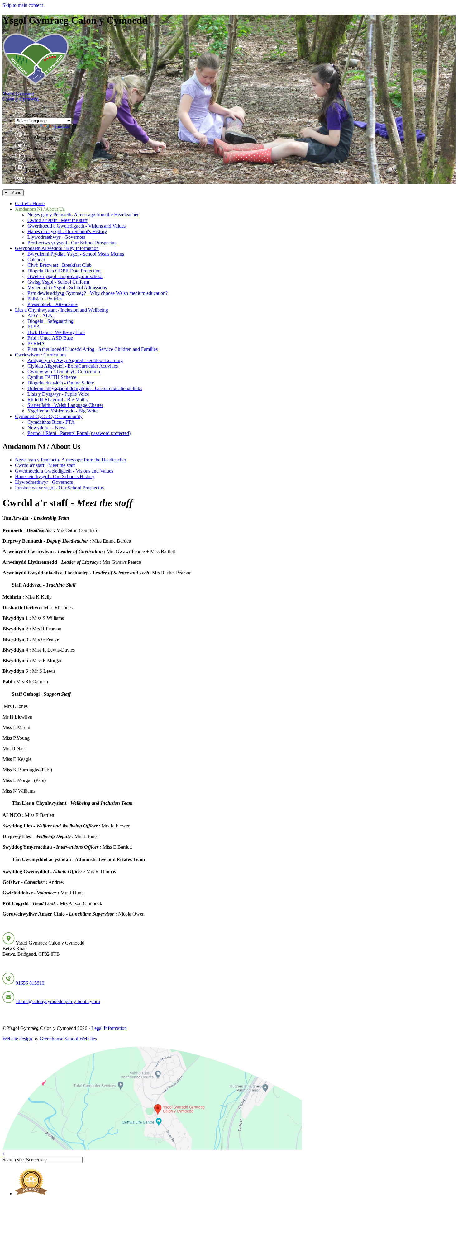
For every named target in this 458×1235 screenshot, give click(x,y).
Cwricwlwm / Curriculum (40, 354)
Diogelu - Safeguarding (50, 321)
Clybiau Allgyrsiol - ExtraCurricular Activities (72, 366)
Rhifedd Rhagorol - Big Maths (57, 399)
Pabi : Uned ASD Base (50, 338)
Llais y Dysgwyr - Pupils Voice (58, 394)
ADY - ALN (40, 315)
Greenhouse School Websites (68, 1038)
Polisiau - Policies (44, 298)
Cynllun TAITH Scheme (51, 377)
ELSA (33, 326)
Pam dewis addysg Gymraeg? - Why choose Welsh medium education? (97, 293)
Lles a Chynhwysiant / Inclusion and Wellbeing (61, 310)
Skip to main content (22, 5)
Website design (17, 1038)
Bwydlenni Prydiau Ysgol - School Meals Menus (75, 254)
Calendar (36, 259)
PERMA (36, 343)
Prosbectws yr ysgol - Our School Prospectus (71, 242)
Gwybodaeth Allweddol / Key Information (57, 248)
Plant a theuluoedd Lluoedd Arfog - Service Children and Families (92, 349)
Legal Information (109, 1028)
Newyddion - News (46, 427)
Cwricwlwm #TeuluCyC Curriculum (63, 371)
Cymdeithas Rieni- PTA (51, 422)
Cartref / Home (30, 203)
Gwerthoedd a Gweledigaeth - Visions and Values (76, 226)
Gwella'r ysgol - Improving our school (65, 276)
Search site (13, 1159)
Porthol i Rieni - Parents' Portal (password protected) (79, 433)
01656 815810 (30, 983)
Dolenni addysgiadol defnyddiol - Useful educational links (84, 388)
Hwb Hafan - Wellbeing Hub (56, 332)
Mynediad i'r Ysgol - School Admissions (67, 287)
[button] (20, 112)
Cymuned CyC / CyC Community (49, 416)
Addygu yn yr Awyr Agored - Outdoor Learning (75, 360)
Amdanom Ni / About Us (40, 209)
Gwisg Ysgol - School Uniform (58, 282)
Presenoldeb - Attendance (52, 304)
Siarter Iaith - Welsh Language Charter (65, 405)
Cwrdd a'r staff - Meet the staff (57, 220)
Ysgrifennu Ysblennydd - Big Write (62, 410)
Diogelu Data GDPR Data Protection (64, 270)
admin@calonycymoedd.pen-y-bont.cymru (58, 1001)
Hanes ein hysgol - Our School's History (67, 231)
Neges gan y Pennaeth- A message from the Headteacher (83, 214)
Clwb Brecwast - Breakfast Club (59, 265)
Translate (61, 126)
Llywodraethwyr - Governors (56, 237)
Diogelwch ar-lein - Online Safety (60, 382)
